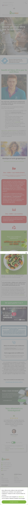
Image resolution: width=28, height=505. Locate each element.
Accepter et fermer (14, 502)
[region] (14, 496)
